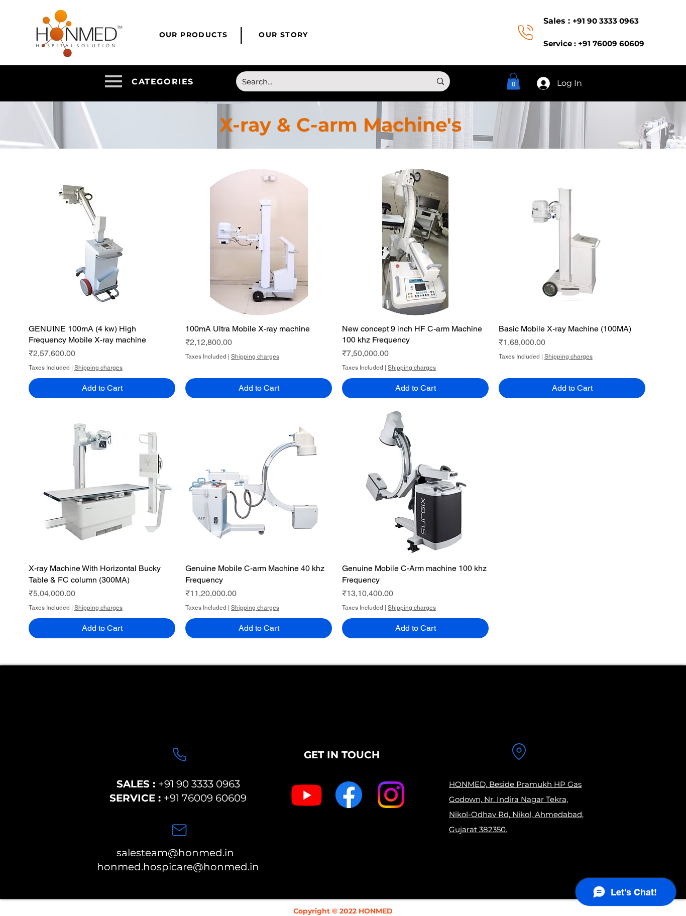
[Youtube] (306, 795)
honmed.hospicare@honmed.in (178, 867)
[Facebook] (349, 795)
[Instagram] (391, 795)
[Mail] (179, 830)
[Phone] (179, 755)
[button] (151, 81)
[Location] (519, 752)
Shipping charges (98, 367)
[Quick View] (102, 242)
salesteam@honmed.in (175, 853)
